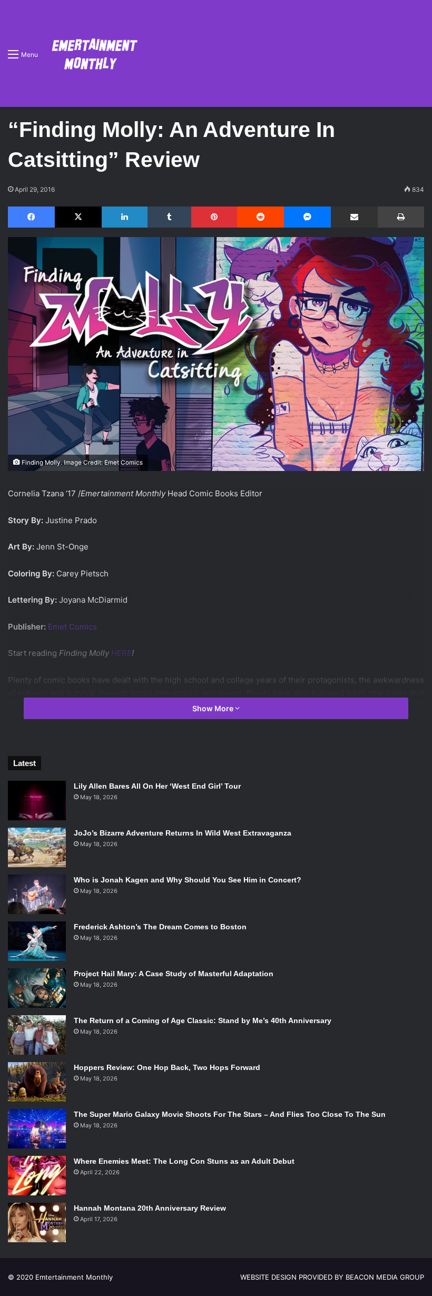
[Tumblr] (169, 217)
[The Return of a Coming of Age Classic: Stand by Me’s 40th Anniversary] (37, 1035)
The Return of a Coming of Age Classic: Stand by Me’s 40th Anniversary (202, 1020)
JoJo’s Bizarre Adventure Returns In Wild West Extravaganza (182, 833)
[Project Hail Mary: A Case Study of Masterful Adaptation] (37, 988)
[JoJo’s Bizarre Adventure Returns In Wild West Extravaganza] (37, 847)
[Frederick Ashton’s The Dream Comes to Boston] (37, 941)
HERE (121, 653)
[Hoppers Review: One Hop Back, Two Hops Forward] (37, 1082)
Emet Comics (72, 627)
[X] (78, 217)
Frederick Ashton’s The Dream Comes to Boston (160, 926)
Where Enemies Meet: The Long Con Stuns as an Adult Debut (184, 1161)
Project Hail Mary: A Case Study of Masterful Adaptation (173, 973)
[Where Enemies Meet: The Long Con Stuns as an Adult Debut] (37, 1175)
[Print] (401, 217)
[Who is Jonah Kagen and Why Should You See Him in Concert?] (37, 894)
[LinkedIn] (125, 217)
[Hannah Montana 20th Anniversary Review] (37, 1222)
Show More (213, 708)
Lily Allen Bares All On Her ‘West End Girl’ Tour (157, 786)
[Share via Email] (354, 217)
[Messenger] (307, 217)
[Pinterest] (214, 217)
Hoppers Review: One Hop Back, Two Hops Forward (167, 1067)
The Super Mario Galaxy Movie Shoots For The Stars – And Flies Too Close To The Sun (230, 1114)
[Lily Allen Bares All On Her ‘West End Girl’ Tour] (37, 800)
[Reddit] (260, 217)
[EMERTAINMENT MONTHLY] (92, 53)
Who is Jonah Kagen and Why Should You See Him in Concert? (187, 880)
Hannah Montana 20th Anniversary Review (150, 1208)
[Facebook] (31, 217)
